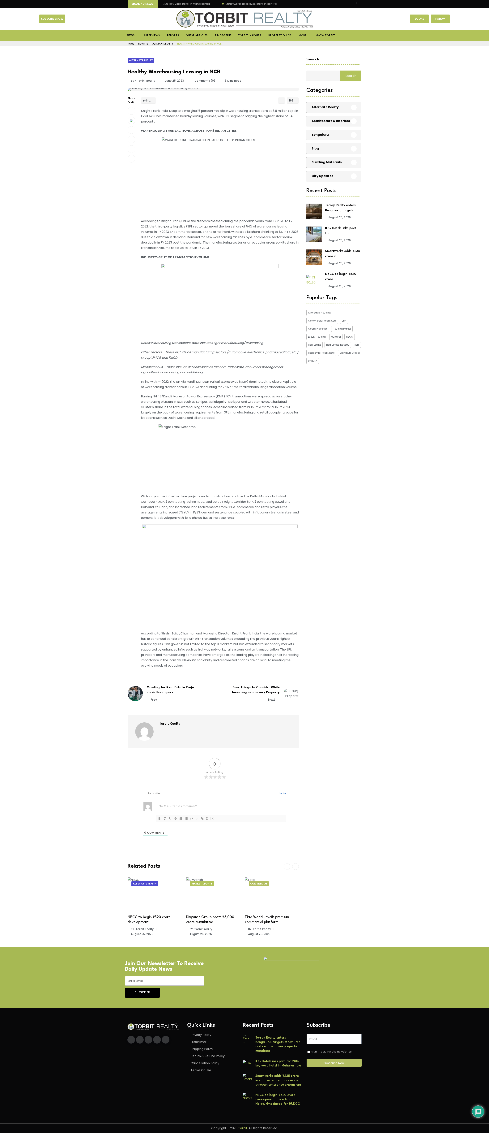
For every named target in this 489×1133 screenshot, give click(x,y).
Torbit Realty (169, 723)
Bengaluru (320, 135)
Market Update (155, 883)
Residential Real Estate (321, 352)
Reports (173, 35)
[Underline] (170, 818)
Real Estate (314, 344)
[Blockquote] (191, 818)
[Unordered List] (186, 818)
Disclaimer (198, 1042)
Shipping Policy (202, 1049)
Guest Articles (196, 35)
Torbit (242, 1128)
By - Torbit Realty (143, 81)
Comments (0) (204, 81)
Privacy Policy (201, 1035)
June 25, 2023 (174, 81)
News (130, 35)
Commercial (211, 883)
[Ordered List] (181, 818)
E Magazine (223, 35)
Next (272, 699)
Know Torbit (325, 35)
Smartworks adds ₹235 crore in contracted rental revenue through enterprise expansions (257, 4)
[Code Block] (197, 818)
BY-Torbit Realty (153, 929)
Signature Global (350, 352)
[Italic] (165, 818)
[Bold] (159, 818)
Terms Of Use (201, 1070)
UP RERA (312, 360)
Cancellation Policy (205, 1063)
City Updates (322, 176)
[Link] (202, 818)
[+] (212, 818)
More (302, 35)
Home (131, 43)
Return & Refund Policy (208, 1056)
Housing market (342, 328)
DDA (344, 320)
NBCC (349, 336)
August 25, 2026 (153, 934)
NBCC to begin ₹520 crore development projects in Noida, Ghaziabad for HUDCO (277, 1099)
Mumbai (336, 336)
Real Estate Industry (337, 344)
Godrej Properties (318, 328)
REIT (357, 344)
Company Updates (274, 883)
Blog (315, 148)
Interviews (152, 35)
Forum (440, 19)
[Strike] (175, 818)
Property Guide (279, 35)
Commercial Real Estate (322, 320)
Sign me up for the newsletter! (331, 1051)
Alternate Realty (162, 43)
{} (207, 818)
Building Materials (327, 162)
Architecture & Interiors (331, 121)
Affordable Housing (319, 312)
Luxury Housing (317, 336)
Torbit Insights (249, 35)
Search (312, 59)
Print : (147, 100)
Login (282, 793)
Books (419, 19)
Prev (154, 699)
